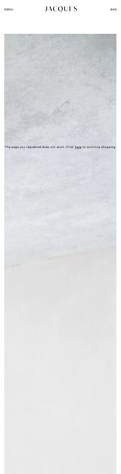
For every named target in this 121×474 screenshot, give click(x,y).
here (78, 147)
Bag (114, 9)
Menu (8, 9)
